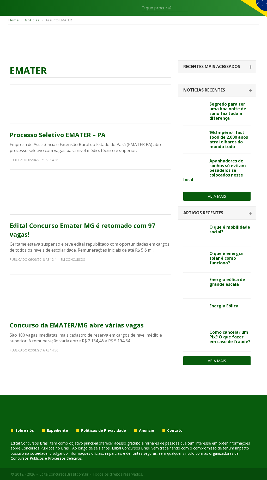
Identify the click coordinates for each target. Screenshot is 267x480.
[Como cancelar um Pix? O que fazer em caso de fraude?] (194, 338)
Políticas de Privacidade (103, 430)
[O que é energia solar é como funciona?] (194, 259)
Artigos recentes (203, 213)
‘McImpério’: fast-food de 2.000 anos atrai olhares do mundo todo (228, 139)
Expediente (57, 430)
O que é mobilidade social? (229, 229)
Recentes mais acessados (211, 66)
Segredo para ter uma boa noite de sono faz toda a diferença (227, 111)
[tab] (217, 66)
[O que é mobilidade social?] (194, 233)
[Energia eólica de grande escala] (194, 285)
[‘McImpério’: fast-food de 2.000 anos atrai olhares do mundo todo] (194, 138)
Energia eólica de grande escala (227, 282)
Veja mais (217, 196)
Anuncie (146, 430)
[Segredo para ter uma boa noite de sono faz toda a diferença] (194, 110)
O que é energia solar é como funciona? (226, 258)
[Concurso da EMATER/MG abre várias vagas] (90, 294)
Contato (175, 430)
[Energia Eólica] (194, 311)
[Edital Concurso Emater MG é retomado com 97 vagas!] (90, 195)
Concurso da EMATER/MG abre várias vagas (77, 325)
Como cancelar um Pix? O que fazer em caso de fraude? (229, 336)
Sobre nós (24, 430)
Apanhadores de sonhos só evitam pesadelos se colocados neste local (214, 170)
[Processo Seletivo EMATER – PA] (90, 104)
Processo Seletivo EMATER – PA (58, 134)
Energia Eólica (223, 306)
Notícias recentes (204, 90)
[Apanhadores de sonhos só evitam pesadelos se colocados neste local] (194, 167)
